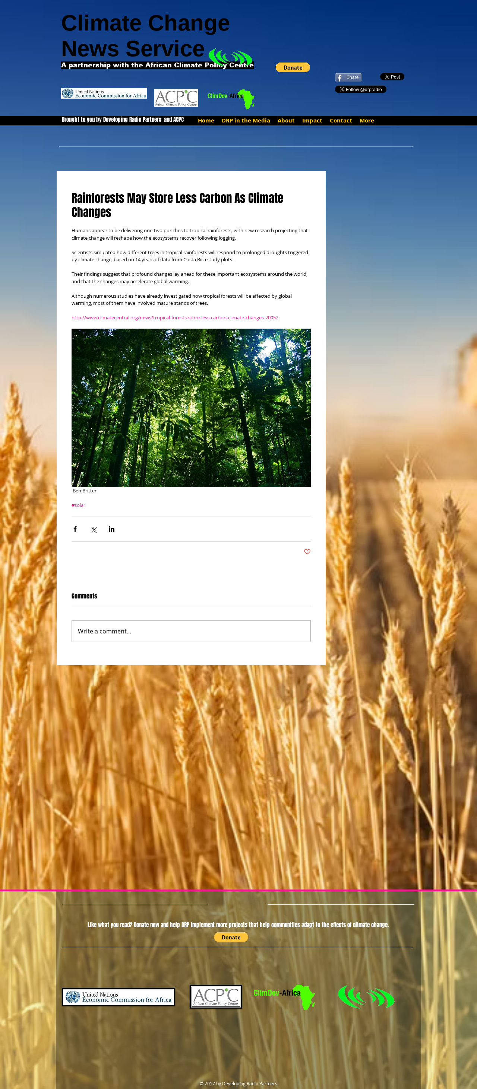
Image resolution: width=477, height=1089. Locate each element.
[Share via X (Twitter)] (93, 529)
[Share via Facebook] (75, 529)
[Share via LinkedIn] (111, 529)
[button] (293, 67)
